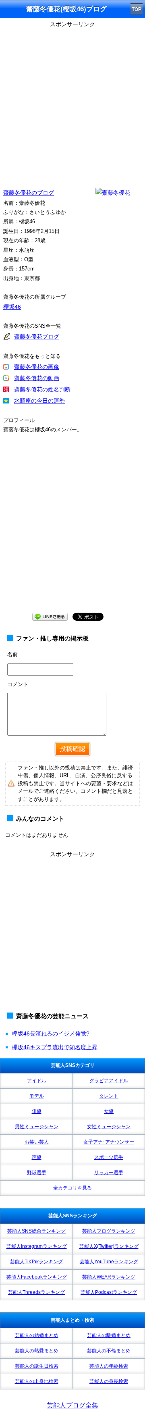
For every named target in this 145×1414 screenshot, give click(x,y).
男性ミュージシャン (36, 1126)
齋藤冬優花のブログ (28, 192)
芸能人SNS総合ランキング (36, 1231)
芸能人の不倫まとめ (108, 1351)
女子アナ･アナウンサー (108, 1142)
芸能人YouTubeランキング (109, 1261)
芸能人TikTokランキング (36, 1261)
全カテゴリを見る (72, 1188)
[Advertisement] (72, 102)
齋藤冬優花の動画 (36, 378)
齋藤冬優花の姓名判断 (42, 389)
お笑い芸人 (37, 1142)
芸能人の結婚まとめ (36, 1335)
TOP (136, 9)
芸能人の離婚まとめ (108, 1335)
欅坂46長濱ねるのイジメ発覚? (50, 1033)
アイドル (36, 1080)
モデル (36, 1096)
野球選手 (36, 1172)
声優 (36, 1157)
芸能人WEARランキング (108, 1277)
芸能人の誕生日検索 (36, 1366)
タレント (108, 1096)
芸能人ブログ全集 (72, 1405)
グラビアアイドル (108, 1080)
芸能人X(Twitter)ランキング (109, 1246)
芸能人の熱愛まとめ (36, 1351)
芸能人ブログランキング (108, 1231)
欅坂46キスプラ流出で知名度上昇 (54, 1047)
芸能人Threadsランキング (36, 1292)
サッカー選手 (108, 1172)
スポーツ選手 (108, 1157)
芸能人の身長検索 (108, 1381)
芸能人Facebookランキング (36, 1277)
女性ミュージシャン (108, 1126)
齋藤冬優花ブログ (36, 336)
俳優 (36, 1111)
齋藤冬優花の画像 (36, 367)
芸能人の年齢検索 (108, 1366)
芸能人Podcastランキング (109, 1292)
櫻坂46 (12, 307)
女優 (109, 1111)
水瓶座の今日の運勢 (39, 400)
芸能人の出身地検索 (36, 1381)
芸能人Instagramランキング (36, 1246)
